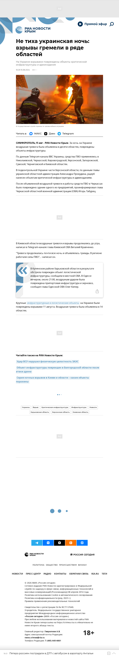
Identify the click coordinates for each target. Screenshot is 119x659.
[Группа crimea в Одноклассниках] (70, 543)
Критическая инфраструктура (55, 407)
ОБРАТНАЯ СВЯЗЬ (79, 574)
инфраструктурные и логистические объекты (53, 303)
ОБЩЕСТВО (52, 565)
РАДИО (47, 574)
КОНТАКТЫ (60, 574)
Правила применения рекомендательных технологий (52, 601)
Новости (93, 407)
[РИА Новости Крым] (33, 29)
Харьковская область (40, 412)
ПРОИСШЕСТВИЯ (68, 565)
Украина (26, 407)
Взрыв (35, 407)
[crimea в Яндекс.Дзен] (59, 543)
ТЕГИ (104, 574)
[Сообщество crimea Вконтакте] (48, 543)
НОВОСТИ (17, 574)
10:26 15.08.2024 (23, 70)
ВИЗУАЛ (82, 565)
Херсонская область (61, 412)
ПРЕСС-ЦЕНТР (33, 574)
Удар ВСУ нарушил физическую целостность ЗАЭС (47, 362)
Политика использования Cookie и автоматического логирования (58, 595)
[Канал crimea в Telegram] (36, 543)
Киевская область (80, 412)
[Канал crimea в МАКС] (82, 543)
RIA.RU (95, 574)
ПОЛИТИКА (38, 565)
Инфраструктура (78, 407)
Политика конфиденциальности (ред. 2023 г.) (48, 598)
